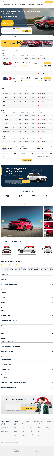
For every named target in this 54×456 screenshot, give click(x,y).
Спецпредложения (22, 4)
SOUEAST (47, 428)
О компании (20, 1)
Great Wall (15, 431)
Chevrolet (23, 424)
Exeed (39, 424)
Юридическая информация (16, 450)
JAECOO (39, 428)
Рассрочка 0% (49, 65)
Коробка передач (22, 55)
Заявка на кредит (47, 77)
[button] (41, 221)
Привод (27, 55)
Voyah (46, 432)
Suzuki (31, 431)
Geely (15, 424)
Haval (15, 427)
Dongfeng (15, 435)
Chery (15, 423)
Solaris (47, 427)
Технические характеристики (30, 36)
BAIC (30, 435)
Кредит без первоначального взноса (10, 16)
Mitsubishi (23, 435)
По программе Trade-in (4, 427)
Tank (46, 431)
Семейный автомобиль (5, 424)
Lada (22, 432)
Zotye (15, 432)
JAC (14, 434)
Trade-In (38, 4)
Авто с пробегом (15, 4)
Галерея (40, 36)
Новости (29, 1)
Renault (31, 427)
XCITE (47, 434)
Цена (33, 55)
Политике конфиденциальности (22, 183)
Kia (22, 423)
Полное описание (24, 80)
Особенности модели (18, 36)
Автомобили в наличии (7, 36)
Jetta (38, 431)
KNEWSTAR (40, 434)
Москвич (47, 435)
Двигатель (14, 55)
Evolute (39, 423)
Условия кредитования (16, 453)
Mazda (23, 434)
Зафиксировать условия (27, 160)
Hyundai (23, 431)
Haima (39, 427)
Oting (46, 424)
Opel (30, 423)
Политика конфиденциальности (17, 448)
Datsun (23, 427)
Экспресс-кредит (49, 1)
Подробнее (14, 63)
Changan (15, 428)
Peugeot (31, 424)
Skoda (31, 428)
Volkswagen (31, 434)
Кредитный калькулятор (5, 431)
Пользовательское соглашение (16, 452)
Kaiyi (38, 432)
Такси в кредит (25, 1)
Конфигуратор (43, 4)
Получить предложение (26, 31)
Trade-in (45, 65)
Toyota (31, 432)
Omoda (47, 423)
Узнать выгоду (29, 408)
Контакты (31, 1)
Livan (38, 435)
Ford (22, 428)
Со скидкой (41, 55)
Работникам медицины (4, 428)
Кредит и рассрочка (31, 4)
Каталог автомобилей (6, 4)
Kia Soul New (15, 62)
